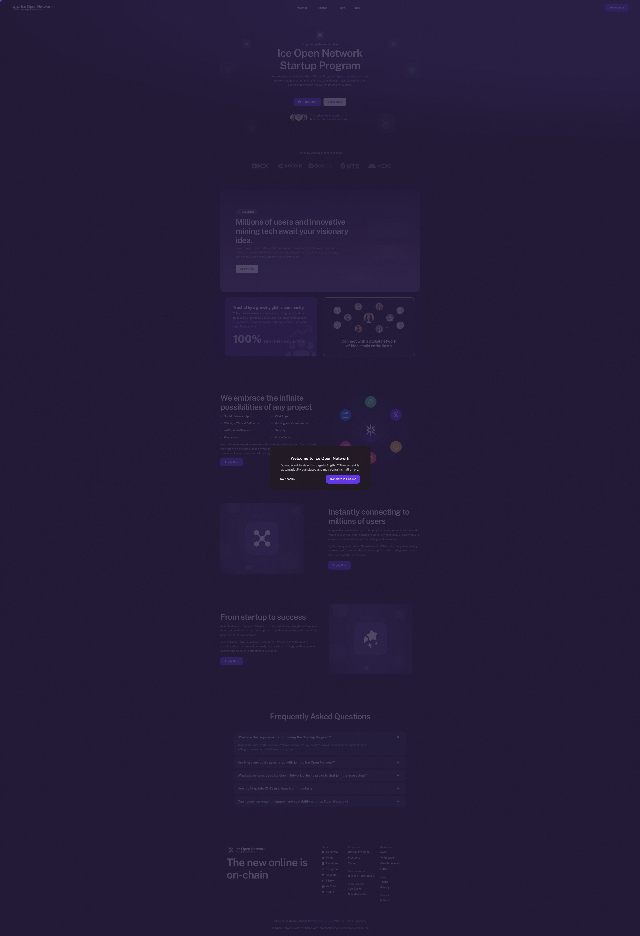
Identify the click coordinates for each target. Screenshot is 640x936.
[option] (478, 933)
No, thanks (287, 479)
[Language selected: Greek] (555, 933)
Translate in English (343, 479)
